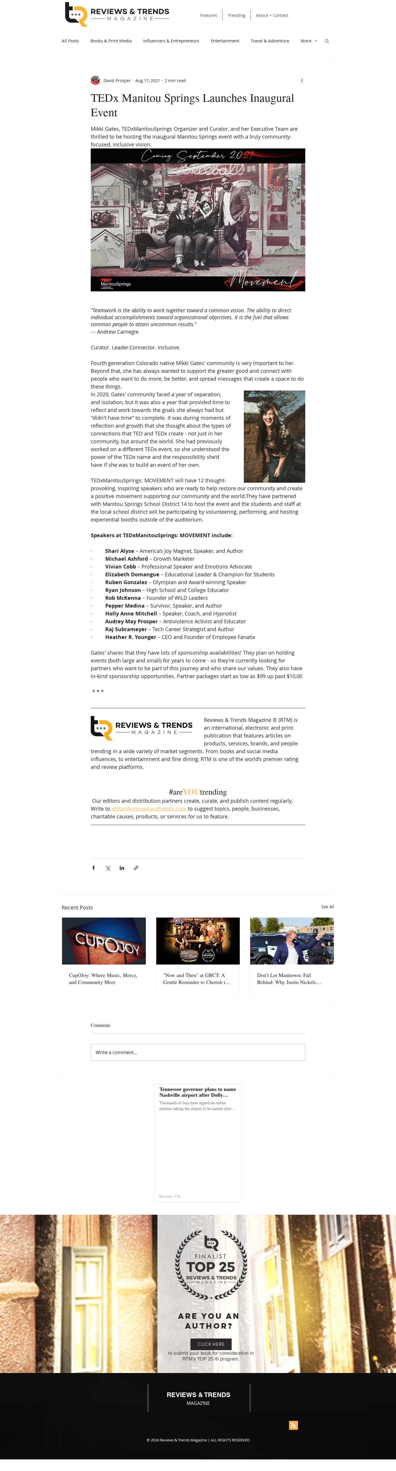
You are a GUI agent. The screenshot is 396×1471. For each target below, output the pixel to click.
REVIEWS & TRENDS (198, 1395)
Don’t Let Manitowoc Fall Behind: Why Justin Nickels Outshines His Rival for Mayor (289, 978)
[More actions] (301, 80)
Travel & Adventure (270, 40)
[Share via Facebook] (93, 868)
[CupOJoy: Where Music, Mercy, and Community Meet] (104, 941)
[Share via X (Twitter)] (107, 868)
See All (327, 906)
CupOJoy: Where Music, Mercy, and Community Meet (103, 978)
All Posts (70, 40)
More (306, 40)
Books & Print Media (111, 40)
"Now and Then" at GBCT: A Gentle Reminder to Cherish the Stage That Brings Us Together (196, 978)
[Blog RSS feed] (293, 1425)
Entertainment (225, 40)
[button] (327, 40)
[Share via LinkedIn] (122, 868)
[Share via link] (136, 868)
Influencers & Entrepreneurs (171, 40)
